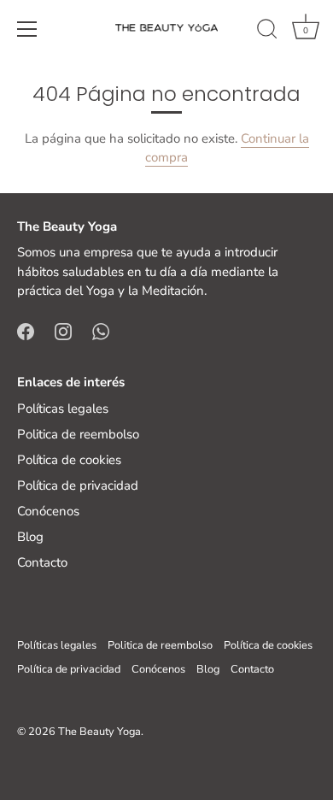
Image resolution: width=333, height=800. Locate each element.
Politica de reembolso (78, 434)
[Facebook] (25, 330)
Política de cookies (69, 459)
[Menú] (27, 29)
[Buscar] (267, 31)
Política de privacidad (77, 485)
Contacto (42, 562)
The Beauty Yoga (99, 731)
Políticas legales (62, 408)
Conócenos (48, 511)
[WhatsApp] (100, 330)
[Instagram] (63, 330)
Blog (30, 536)
